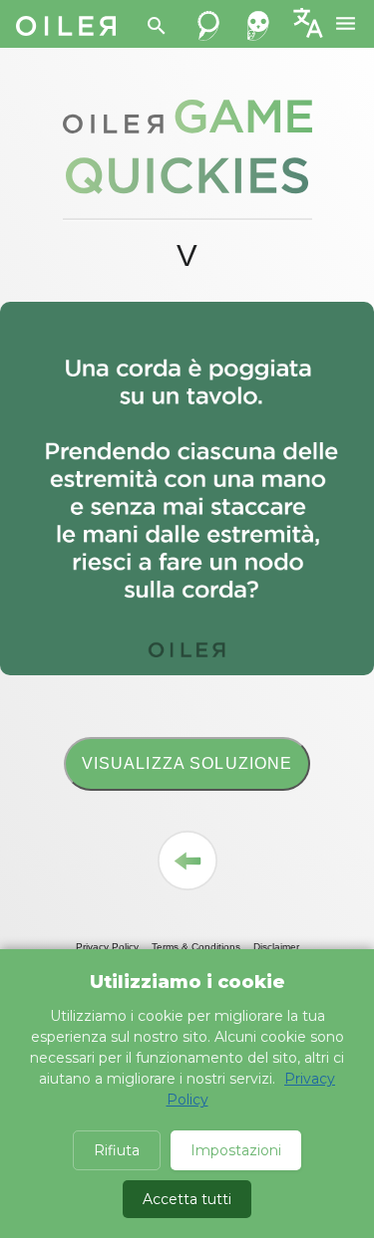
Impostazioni (235, 1150)
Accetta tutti (187, 1199)
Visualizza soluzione (187, 763)
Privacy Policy (107, 946)
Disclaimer (276, 946)
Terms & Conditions (196, 946)
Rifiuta (117, 1150)
